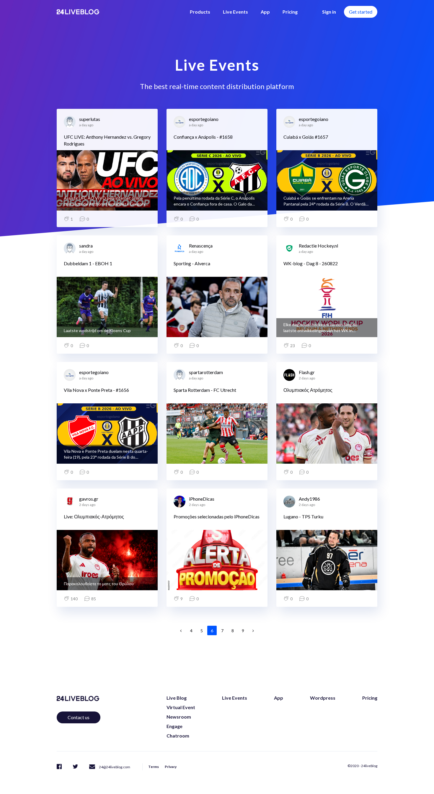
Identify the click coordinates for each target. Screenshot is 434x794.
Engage (174, 726)
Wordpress (322, 698)
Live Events (235, 11)
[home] (78, 12)
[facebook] (59, 766)
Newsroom (179, 716)
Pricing (290, 11)
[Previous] (181, 630)
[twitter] (75, 766)
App (265, 11)
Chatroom (178, 735)
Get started (360, 11)
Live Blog (177, 698)
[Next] (253, 630)
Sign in (329, 11)
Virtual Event (181, 707)
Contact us (78, 717)
